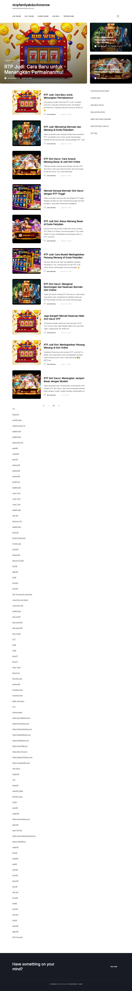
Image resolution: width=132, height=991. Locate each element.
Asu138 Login (17, 679)
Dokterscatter (17, 712)
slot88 (14, 903)
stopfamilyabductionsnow (31, 5)
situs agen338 (17, 622)
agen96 (15, 448)
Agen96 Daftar (17, 791)
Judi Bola (56, 16)
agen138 (15, 825)
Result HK (16, 673)
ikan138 (15, 459)
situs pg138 (16, 617)
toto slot (15, 892)
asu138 (14, 887)
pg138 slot (16, 482)
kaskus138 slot (17, 443)
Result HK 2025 (18, 561)
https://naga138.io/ (19, 842)
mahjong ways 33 (18, 426)
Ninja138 (15, 785)
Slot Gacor (16, 769)
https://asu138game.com (21, 718)
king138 (15, 898)
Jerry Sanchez (11, 78)
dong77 (15, 656)
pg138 (14, 802)
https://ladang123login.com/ (22, 757)
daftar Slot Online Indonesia (101, 119)
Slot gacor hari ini (97, 105)
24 (54, 406)
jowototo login (17, 690)
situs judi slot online (98, 112)
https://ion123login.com (20, 724)
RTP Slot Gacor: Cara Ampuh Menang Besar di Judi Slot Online (107, 71)
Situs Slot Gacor (10, 60)
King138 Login (17, 797)
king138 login (17, 420)
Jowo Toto (16, 493)
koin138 (15, 870)
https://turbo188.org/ (20, 746)
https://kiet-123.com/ (19, 752)
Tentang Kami (68, 16)
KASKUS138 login (19, 538)
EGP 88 (15, 516)
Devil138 (15, 533)
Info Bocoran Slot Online (100, 91)
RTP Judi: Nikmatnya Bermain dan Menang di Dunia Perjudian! (105, 39)
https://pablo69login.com (21, 735)
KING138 (15, 415)
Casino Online (43, 16)
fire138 (14, 566)
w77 (14, 639)
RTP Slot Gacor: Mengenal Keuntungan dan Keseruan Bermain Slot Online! (63, 287)
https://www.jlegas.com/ (21, 819)
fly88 (14, 577)
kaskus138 (16, 465)
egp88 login (16, 431)
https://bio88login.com (20, 740)
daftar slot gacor (18, 701)
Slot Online (29, 16)
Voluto (65, 984)
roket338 (15, 454)
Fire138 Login (95, 98)
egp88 (14, 864)
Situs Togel (16, 667)
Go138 (14, 920)
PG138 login (16, 544)
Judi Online (16, 16)
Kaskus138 (16, 684)
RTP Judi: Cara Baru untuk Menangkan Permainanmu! (33, 69)
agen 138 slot (17, 830)
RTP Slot (94, 133)
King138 (15, 583)
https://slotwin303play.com (22, 729)
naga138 (15, 847)
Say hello (113, 967)
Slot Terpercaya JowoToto (22, 594)
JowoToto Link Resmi (20, 600)
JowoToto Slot (17, 606)
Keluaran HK (17, 521)
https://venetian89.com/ (21, 763)
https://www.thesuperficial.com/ (24, 836)
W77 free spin (17, 937)
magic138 (15, 774)
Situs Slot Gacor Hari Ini (99, 126)
